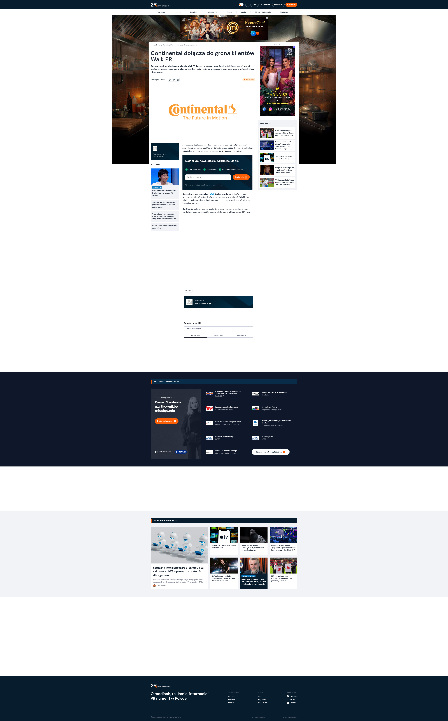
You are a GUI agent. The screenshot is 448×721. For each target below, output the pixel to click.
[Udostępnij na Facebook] (175, 80)
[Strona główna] (160, 5)
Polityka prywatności (258, 717)
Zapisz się (239, 177)
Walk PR (188, 291)
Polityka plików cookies (289, 717)
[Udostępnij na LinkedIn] (177, 80)
